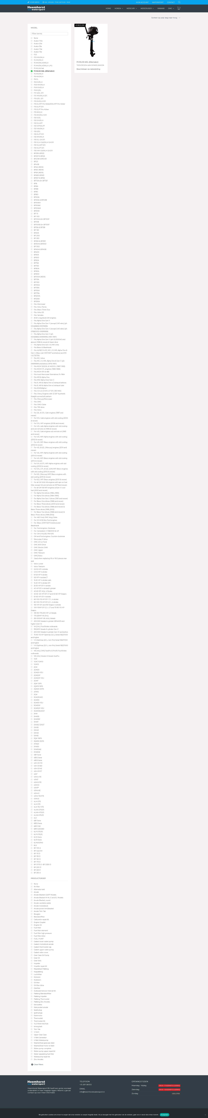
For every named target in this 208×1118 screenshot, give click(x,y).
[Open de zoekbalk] (179, 2)
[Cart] (178, 8)
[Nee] (205, 1115)
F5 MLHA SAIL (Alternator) (87, 62)
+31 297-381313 (34, 2)
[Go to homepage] (36, 8)
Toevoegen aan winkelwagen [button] (90, 65)
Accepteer (164, 1115)
